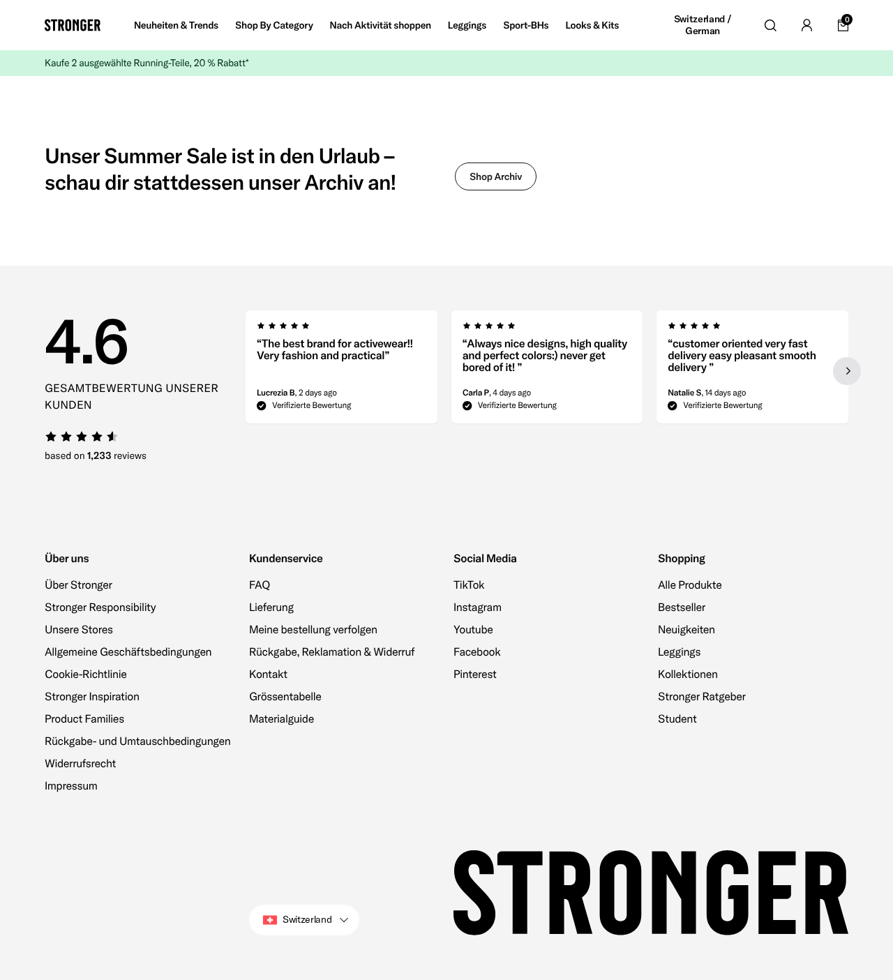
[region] (547, 371)
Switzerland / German (702, 25)
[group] (341, 371)
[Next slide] (847, 371)
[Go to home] (72, 25)
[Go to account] (806, 25)
